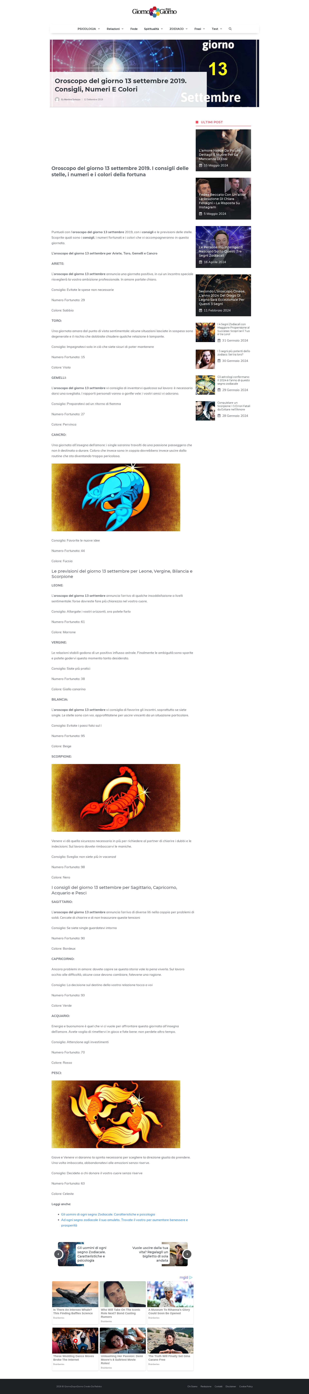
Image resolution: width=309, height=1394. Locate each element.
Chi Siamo (192, 1386)
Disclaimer (231, 1386)
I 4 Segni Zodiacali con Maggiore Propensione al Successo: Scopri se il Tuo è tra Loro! (233, 329)
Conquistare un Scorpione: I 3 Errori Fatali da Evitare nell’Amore (233, 406)
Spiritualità (151, 28)
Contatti (218, 1386)
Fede (134, 28)
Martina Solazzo (72, 99)
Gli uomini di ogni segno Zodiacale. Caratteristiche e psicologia (108, 1214)
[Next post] (187, 1254)
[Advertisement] (123, 139)
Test (215, 28)
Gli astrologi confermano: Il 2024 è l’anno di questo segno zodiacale (233, 380)
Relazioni (113, 28)
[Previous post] (58, 1254)
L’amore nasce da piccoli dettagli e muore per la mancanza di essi (219, 155)
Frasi (197, 28)
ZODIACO (177, 28)
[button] (230, 28)
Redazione (206, 1386)
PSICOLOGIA (87, 28)
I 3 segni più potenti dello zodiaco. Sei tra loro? (233, 353)
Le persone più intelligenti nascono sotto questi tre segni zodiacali (221, 251)
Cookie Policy (246, 1386)
